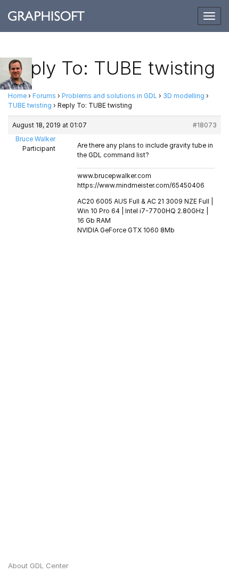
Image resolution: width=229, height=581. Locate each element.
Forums (44, 96)
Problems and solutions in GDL (109, 96)
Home (17, 96)
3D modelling (184, 96)
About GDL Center (38, 565)
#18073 (205, 125)
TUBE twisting (30, 105)
